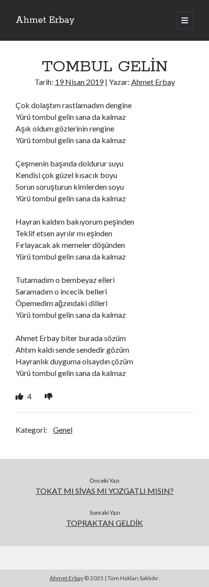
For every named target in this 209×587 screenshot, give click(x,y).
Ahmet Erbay (45, 20)
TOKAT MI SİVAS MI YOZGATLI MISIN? (104, 490)
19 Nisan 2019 (79, 81)
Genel (62, 429)
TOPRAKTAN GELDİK (104, 522)
